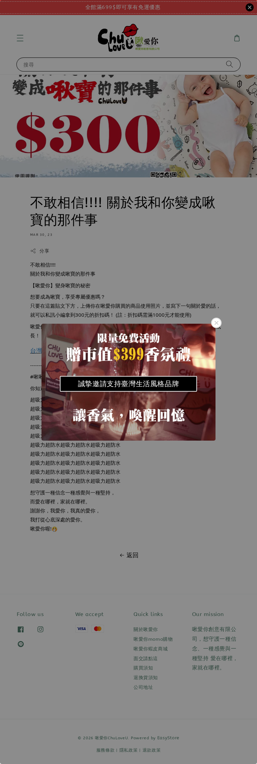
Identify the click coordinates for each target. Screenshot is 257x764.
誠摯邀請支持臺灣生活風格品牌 (128, 384)
